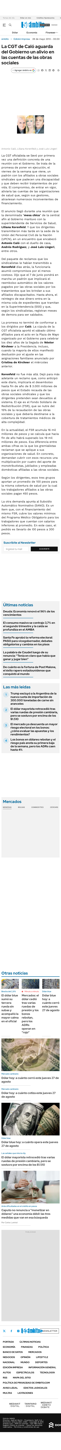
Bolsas (21, 807)
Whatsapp (41, 1331)
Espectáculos (25, 1372)
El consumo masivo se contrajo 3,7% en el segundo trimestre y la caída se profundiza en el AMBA (29, 626)
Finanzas (50, 32)
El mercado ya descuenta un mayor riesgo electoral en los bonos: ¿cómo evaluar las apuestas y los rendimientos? (34, 729)
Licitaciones (25, 1392)
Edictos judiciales (35, 1387)
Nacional (9, 1362)
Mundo (25, 1362)
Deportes (41, 1362)
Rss (5, 1377)
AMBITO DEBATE (46, 1405)
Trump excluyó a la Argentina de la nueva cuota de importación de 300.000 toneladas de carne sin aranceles (33, 699)
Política (43, 1346)
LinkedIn (26, 1331)
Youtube (33, 1331)
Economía (32, 32)
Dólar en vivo (25, 18)
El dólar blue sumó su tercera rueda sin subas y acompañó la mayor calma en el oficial (10, 1008)
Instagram (18, 1331)
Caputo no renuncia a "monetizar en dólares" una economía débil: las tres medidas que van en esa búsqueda (25, 1213)
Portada (8, 1341)
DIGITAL (14, 1404)
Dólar (15, 32)
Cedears (54, 807)
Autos (7, 1372)
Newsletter (49, 1331)
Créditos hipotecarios (45, 18)
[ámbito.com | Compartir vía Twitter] (46, 70)
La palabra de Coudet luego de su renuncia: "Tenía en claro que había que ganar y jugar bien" (29, 655)
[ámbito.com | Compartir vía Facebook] (42, 70)
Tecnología (47, 1372)
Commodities (37, 807)
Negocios (9, 1357)
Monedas (7, 807)
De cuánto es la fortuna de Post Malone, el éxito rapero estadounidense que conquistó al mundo (29, 670)
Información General (42, 1367)
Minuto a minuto (32, 991)
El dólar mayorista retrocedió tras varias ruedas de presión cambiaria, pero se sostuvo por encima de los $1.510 (34, 714)
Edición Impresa (13, 1367)
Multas (7, 1392)
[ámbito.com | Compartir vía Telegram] (53, 70)
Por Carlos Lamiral (9, 1222)
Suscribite (44, 549)
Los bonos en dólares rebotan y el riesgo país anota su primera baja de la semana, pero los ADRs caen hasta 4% (33, 745)
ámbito (5, 39)
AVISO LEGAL (10, 1387)
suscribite (45, 25)
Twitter (4, 1331)
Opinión (25, 1357)
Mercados (35, 1352)
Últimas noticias (30, 1341)
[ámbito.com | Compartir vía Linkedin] (50, 70)
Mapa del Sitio (22, 1377)
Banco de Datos (13, 1352)
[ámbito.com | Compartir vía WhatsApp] (38, 70)
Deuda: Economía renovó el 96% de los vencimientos (29, 613)
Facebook (11, 1331)
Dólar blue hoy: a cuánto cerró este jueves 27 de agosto (50, 1003)
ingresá (54, 25)
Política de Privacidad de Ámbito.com (26, 1382)
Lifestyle (42, 1357)
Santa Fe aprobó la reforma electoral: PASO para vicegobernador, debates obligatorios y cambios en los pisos (28, 641)
